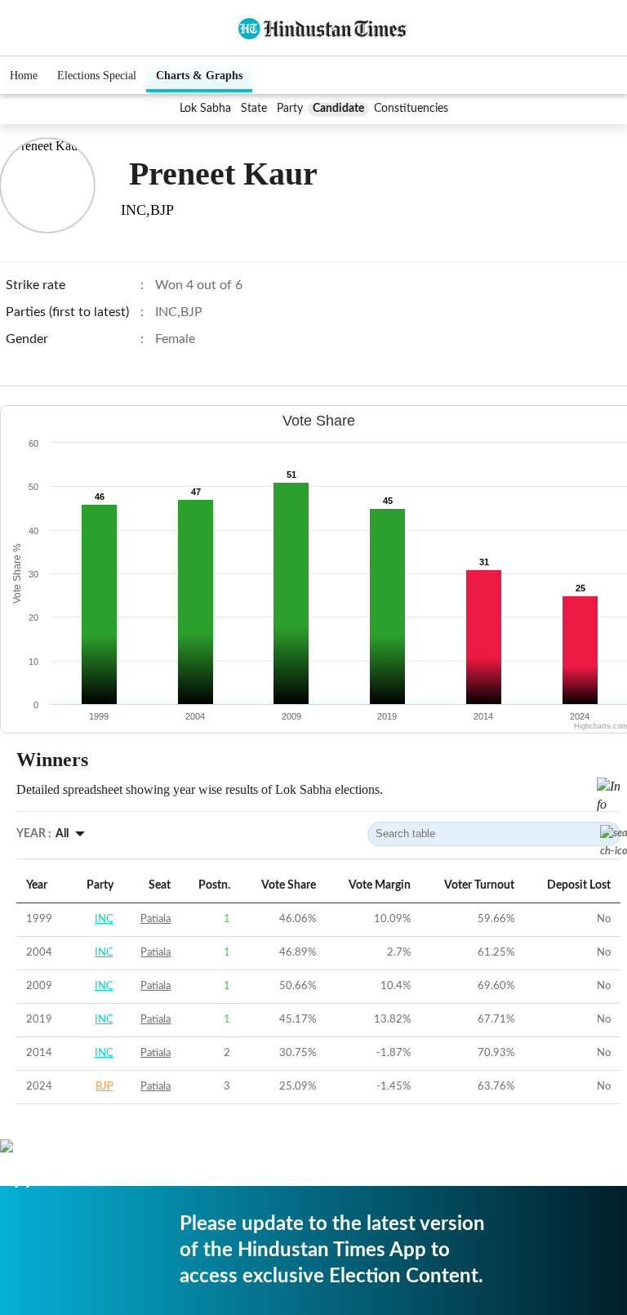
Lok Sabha (205, 108)
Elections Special (96, 75)
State (254, 108)
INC (104, 919)
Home (24, 75)
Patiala (155, 919)
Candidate (338, 108)
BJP (104, 1086)
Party (290, 108)
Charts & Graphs (199, 75)
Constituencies (411, 108)
